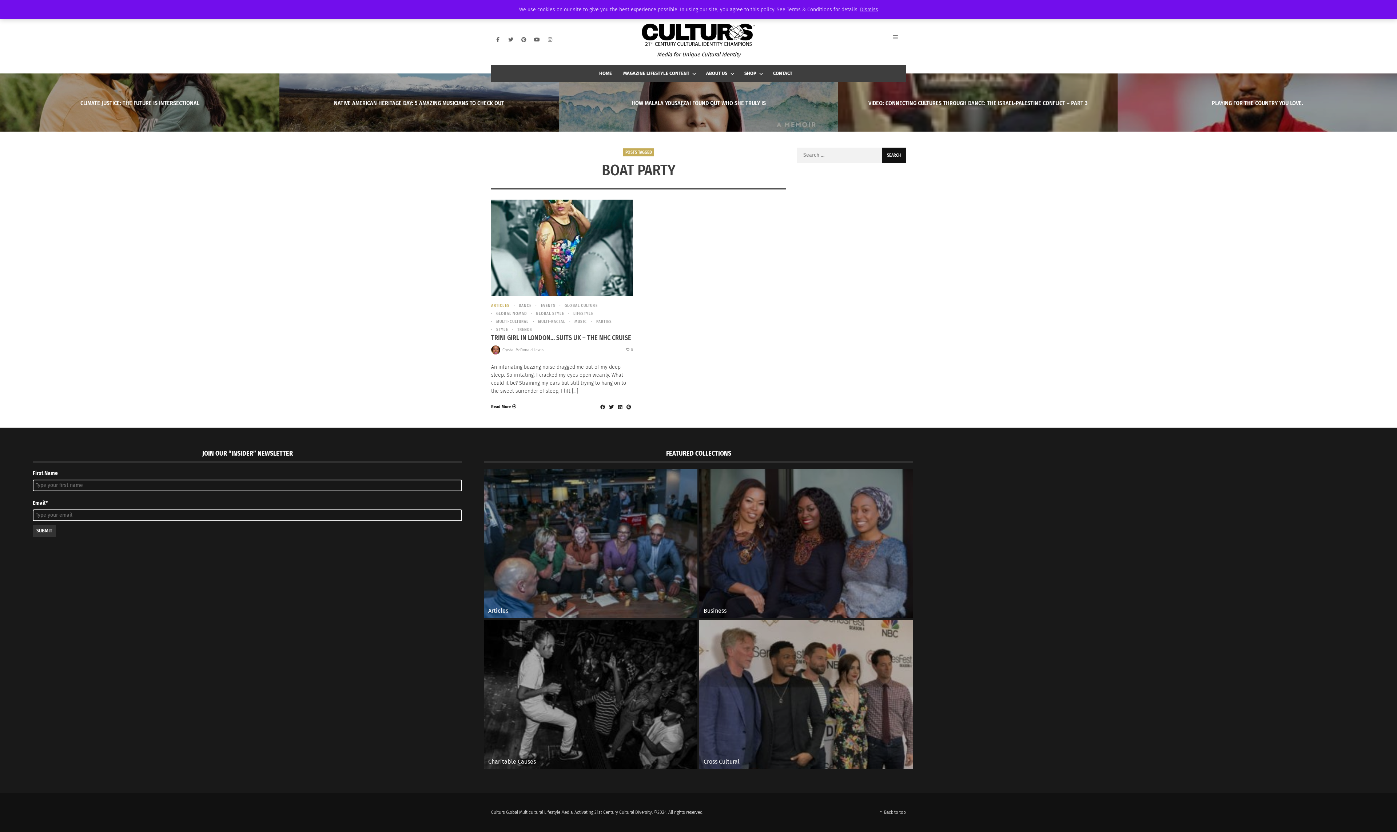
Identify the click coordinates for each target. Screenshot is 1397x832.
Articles (500, 306)
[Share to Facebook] (602, 407)
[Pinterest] (523, 39)
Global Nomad (511, 314)
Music (580, 322)
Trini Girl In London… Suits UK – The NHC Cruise (561, 338)
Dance (525, 306)
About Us (716, 73)
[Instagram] (550, 39)
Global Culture (581, 306)
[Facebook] (497, 39)
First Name (45, 473)
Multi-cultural (512, 322)
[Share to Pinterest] (628, 407)
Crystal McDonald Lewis (523, 350)
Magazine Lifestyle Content (656, 73)
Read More (501, 406)
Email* (40, 503)
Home (605, 73)
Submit (44, 531)
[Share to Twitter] (611, 407)
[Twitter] (510, 39)
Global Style (550, 314)
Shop (750, 73)
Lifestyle (583, 314)
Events (548, 306)
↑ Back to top (892, 812)
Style (502, 330)
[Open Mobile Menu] (899, 39)
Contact (782, 73)
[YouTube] (537, 39)
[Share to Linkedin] (620, 407)
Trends (525, 330)
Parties (604, 322)
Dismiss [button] (869, 10)
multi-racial (551, 322)
